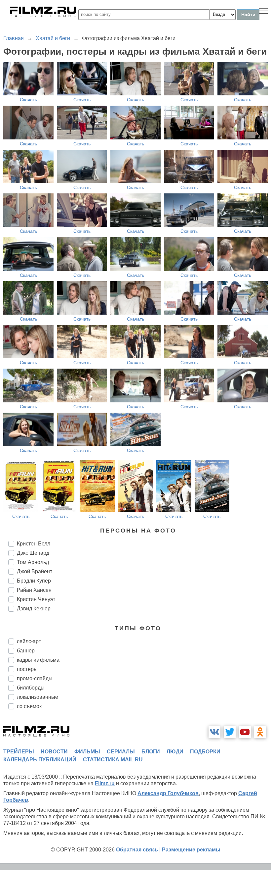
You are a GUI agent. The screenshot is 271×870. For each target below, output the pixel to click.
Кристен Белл (33, 543)
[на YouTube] (245, 732)
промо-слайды (35, 678)
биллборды (31, 688)
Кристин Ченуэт (36, 599)
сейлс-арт (29, 641)
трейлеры (18, 751)
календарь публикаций (39, 759)
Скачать (28, 99)
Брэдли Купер (34, 581)
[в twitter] (230, 732)
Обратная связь (137, 849)
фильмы (87, 751)
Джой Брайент (34, 571)
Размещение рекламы (191, 849)
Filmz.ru (105, 783)
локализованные (37, 697)
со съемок (29, 706)
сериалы (121, 751)
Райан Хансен (34, 590)
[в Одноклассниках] (260, 732)
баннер (26, 650)
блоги (150, 751)
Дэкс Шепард (33, 553)
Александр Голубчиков (168, 793)
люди (175, 751)
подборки (205, 751)
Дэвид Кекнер (34, 608)
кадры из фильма (38, 660)
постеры (27, 669)
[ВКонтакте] (214, 732)
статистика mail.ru (113, 759)
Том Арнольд (33, 562)
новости (54, 751)
